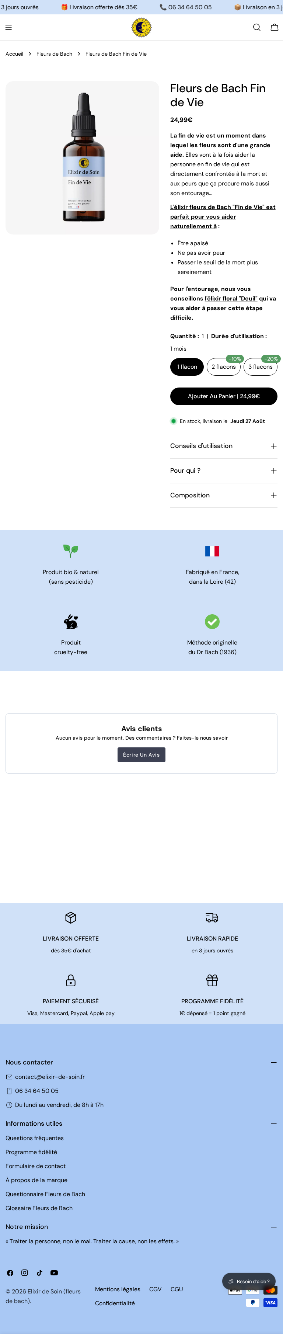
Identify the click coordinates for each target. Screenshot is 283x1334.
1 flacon (187, 367)
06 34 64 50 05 (37, 1091)
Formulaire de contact (36, 1166)
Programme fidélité (31, 1152)
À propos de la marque (36, 1180)
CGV (155, 1289)
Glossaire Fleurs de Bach (39, 1208)
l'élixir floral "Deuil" (231, 298)
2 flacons (226, 364)
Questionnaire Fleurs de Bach (45, 1194)
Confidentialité (115, 1303)
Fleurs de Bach (54, 54)
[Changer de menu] (8, 27)
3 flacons (262, 364)
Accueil (14, 54)
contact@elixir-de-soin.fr (50, 1077)
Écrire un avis (141, 754)
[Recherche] (256, 27)
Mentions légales (117, 1289)
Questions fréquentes (35, 1138)
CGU (177, 1289)
